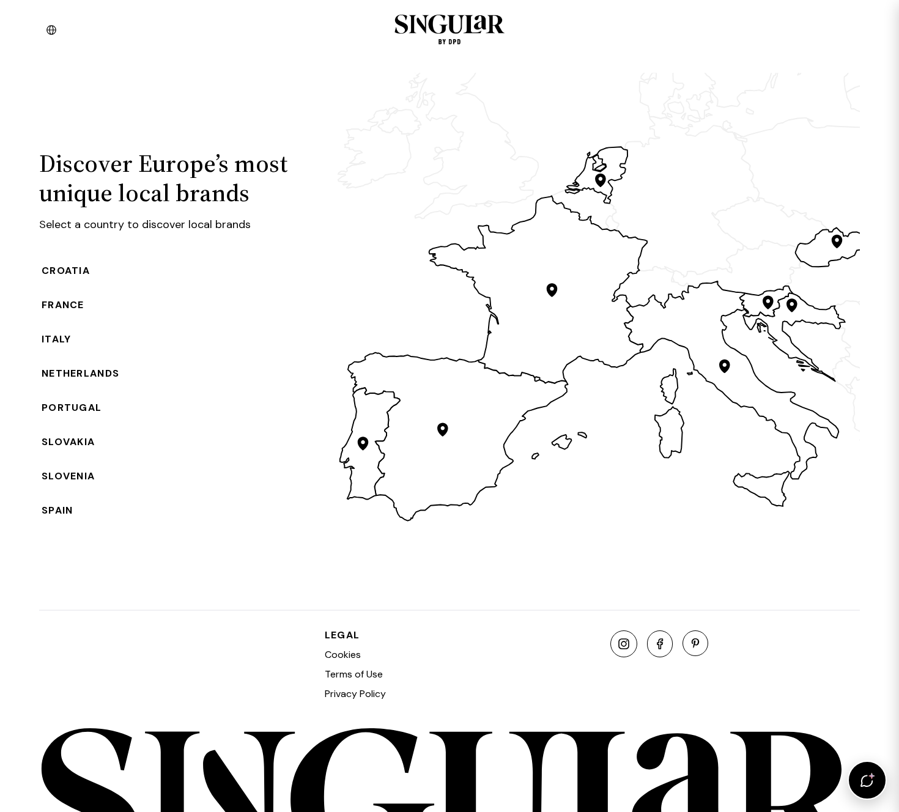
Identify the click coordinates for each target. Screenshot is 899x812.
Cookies (343, 654)
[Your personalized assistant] (867, 780)
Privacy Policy (355, 693)
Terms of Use (354, 674)
